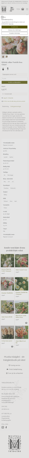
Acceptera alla (14, 27)
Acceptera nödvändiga (14, 33)
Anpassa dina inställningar (14, 30)
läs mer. (11, 24)
